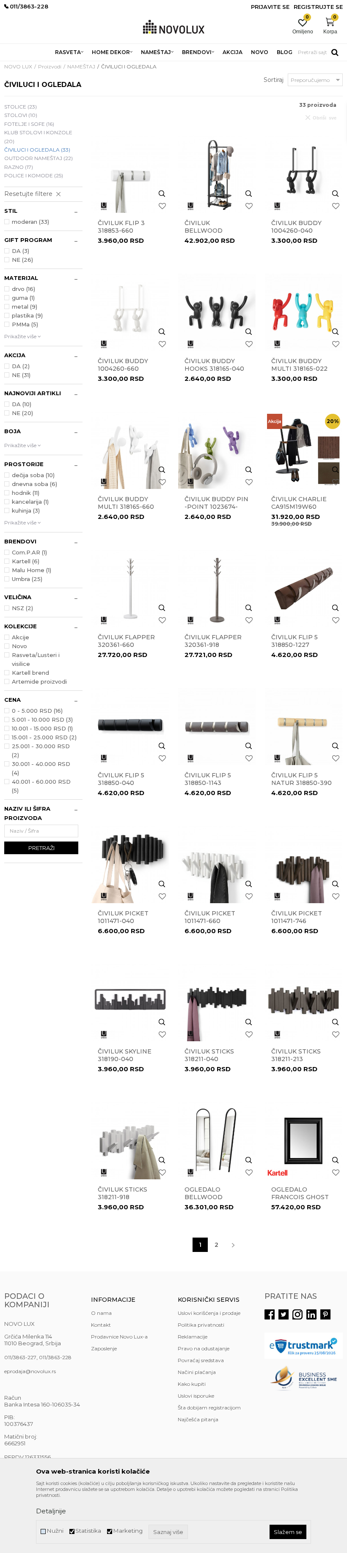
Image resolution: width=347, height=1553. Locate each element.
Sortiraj (274, 80)
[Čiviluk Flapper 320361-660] (130, 588)
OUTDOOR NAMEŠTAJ (38, 158)
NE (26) (22, 259)
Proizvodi (49, 66)
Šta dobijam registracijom (209, 1407)
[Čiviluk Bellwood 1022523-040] (217, 174)
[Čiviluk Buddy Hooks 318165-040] (217, 312)
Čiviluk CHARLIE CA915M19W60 (299, 502)
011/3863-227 (20, 1357)
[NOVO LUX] (174, 27)
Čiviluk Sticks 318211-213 (296, 1055)
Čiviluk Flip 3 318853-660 (121, 226)
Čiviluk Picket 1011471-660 (210, 917)
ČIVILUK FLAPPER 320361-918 (213, 641)
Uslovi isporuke (196, 1396)
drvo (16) (23, 288)
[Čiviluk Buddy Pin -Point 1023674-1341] (217, 450)
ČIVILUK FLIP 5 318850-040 (121, 779)
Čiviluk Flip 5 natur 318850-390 (301, 779)
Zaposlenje (104, 1348)
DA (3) (20, 250)
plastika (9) (27, 315)
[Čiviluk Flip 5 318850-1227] (303, 588)
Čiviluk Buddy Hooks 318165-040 (214, 364)
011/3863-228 (55, 1357)
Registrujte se (318, 6)
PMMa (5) (25, 324)
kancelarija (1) (30, 501)
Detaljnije (51, 1511)
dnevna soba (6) (34, 484)
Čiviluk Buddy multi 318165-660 (126, 502)
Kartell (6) (25, 561)
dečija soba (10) (33, 475)
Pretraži (41, 847)
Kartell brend (30, 672)
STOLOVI (20, 115)
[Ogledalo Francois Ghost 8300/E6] (303, 1140)
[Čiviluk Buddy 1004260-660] (130, 312)
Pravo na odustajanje (203, 1348)
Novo (19, 646)
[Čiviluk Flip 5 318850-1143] (217, 726)
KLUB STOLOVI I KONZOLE (38, 136)
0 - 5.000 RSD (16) (37, 710)
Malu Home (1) (31, 570)
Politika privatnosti (201, 1325)
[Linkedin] (311, 1314)
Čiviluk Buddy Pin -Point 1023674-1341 (216, 506)
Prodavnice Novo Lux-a (119, 1336)
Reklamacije (192, 1336)
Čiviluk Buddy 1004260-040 (296, 226)
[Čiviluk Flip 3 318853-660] (130, 174)
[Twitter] (283, 1314)
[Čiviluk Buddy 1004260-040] (303, 174)
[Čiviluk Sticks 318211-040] (217, 1002)
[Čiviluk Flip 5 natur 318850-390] (303, 726)
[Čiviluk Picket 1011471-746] (303, 864)
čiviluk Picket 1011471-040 (123, 917)
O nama (101, 1313)
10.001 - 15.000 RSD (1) (42, 728)
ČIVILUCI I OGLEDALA (37, 150)
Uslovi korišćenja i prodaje (209, 1313)
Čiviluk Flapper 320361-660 (126, 641)
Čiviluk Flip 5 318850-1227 (294, 641)
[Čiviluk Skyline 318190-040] (130, 1002)
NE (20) (22, 413)
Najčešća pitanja (198, 1419)
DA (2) (21, 366)
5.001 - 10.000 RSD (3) (42, 719)
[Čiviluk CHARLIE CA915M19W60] (303, 450)
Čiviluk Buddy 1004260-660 (123, 364)
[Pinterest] (325, 1314)
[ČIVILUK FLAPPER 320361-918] (217, 588)
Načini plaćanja (197, 1372)
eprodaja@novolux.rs (30, 1371)
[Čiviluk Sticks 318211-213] (303, 1002)
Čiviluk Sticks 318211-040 (209, 1055)
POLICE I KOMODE (33, 175)
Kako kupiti (192, 1384)
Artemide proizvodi (39, 681)
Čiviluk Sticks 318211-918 (122, 1193)
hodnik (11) (25, 492)
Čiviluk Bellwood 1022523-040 (205, 230)
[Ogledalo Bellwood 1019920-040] (217, 1140)
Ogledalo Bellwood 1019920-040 (204, 1197)
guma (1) (23, 297)
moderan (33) (30, 221)
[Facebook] (269, 1314)
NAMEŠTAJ (81, 66)
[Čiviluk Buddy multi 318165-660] (130, 450)
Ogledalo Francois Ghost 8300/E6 (300, 1197)
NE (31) (21, 375)
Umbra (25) (27, 579)
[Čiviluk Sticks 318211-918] (130, 1140)
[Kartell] (277, 1172)
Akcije (20, 637)
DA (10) (21, 404)
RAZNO (18, 167)
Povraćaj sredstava (201, 1360)
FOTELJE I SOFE (29, 124)
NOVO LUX (18, 66)
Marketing (128, 1531)
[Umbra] (104, 206)
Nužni (55, 1531)
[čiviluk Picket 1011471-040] (130, 864)
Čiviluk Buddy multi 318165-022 (299, 364)
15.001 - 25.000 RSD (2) (44, 737)
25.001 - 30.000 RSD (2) (41, 750)
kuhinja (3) (26, 510)
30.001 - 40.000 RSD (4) (41, 768)
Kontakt (101, 1325)
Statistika (88, 1531)
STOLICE (20, 106)
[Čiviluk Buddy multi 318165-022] (303, 312)
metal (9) (24, 306)
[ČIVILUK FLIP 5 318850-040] (130, 726)
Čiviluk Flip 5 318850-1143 (208, 779)
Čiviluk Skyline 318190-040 (124, 1055)
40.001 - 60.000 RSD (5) (41, 786)
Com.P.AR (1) (29, 552)
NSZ (22, 608)
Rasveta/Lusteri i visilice (36, 659)
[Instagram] (297, 1314)
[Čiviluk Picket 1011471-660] (217, 864)
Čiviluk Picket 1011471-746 (296, 917)
